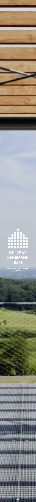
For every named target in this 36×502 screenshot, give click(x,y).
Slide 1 (16, 499)
